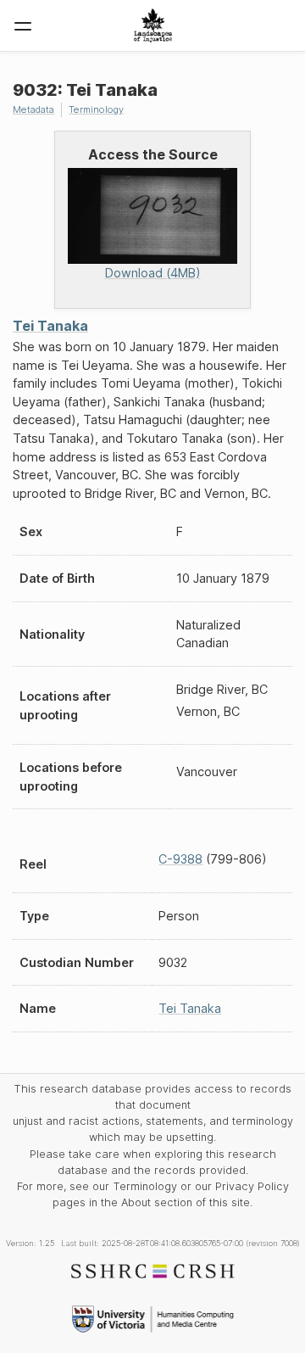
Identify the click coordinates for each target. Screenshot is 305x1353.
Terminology (96, 109)
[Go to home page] (153, 25)
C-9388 (180, 859)
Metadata (33, 109)
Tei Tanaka (50, 325)
